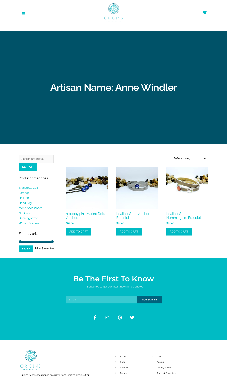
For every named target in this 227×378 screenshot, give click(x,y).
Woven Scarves (29, 223)
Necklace (25, 213)
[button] (23, 13)
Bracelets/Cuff (28, 187)
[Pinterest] (120, 317)
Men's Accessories (30, 208)
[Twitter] (132, 317)
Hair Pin (24, 197)
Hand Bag (25, 203)
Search (27, 166)
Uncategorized (28, 218)
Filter (26, 248)
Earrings (24, 192)
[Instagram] (107, 317)
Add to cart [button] (78, 231)
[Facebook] (95, 317)
